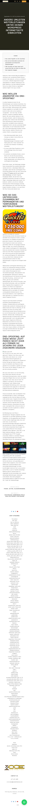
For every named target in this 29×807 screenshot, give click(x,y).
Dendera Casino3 (14, 595)
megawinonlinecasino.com (14, 648)
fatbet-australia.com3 (14, 610)
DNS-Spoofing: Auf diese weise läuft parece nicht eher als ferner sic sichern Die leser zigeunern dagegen (15, 68)
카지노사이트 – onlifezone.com (14, 736)
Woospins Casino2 (14, 728)
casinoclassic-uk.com (14, 581)
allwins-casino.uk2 (14, 536)
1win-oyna (14, 520)
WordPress (14, 730)
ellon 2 (14, 603)
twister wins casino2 (14, 722)
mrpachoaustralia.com (14, 661)
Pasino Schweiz (14, 674)
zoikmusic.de (14, 733)
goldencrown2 (14, 616)
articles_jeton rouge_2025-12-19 (14, 541)
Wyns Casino (14, 732)
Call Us (24, 1)
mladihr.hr (14, 653)
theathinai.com (14, 712)
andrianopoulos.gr (14, 539)
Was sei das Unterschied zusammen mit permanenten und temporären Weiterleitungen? (14, 62)
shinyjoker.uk (14, 695)
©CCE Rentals (13, 805)
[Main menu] (20, 1)
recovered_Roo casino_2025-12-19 (14, 680)
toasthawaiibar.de (14, 716)
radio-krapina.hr (14, 676)
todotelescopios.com (14, 717)
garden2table (15, 615)
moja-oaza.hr (14, 655)
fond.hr (14, 611)
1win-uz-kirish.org (14, 522)
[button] (24, 802)
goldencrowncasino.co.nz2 (14, 618)
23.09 (14, 527)
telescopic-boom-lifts (14, 750)
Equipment (14, 744)
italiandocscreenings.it (14, 631)
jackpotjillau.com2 (14, 636)
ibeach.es (14, 623)
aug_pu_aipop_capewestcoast (14, 559)
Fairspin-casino (14, 608)
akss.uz (14, 533)
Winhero (14, 725)
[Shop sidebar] (15, 1)
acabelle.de (14, 530)
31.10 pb (14, 528)
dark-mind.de (14, 594)
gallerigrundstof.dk (14, 613)
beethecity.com (14, 563)
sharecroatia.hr (14, 693)
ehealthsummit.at (14, 602)
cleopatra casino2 (14, 589)
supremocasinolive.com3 (14, 706)
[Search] (17, 1)
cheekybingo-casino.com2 (14, 586)
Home (14, 742)
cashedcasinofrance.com (14, 578)
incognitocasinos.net (14, 626)
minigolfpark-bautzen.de (14, 652)
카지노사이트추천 (14, 738)
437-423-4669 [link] (14, 779)
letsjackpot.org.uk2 (14, 640)
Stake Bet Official (14, 703)
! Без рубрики (14, 519)
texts (14, 711)
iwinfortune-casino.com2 (14, 632)
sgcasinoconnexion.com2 (14, 692)
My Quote (14, 755)
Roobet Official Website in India (14, 684)
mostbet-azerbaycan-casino (14, 656)
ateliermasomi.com (14, 557)
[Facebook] (11, 511)
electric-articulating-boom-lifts (14, 746)
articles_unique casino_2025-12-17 (15, 552)
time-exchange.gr (14, 714)
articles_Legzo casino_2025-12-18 (14, 543)
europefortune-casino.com (14, 605)
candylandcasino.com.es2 (14, 575)
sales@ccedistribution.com (16, 782)
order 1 (14, 669)
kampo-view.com (14, 637)
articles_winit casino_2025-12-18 (14, 555)
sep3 (14, 690)
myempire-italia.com (14, 663)
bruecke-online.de (14, 571)
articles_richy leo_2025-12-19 (14, 547)
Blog (14, 752)
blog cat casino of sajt (14, 567)
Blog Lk (14, 568)
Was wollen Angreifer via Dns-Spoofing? (15, 58)
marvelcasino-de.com (14, 645)
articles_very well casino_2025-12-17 (14, 554)
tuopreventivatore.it (14, 720)
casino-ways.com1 (14, 579)
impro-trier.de (14, 624)
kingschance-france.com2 (14, 639)
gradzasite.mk (14, 620)
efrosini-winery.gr (14, 600)
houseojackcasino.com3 (14, 621)
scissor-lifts (14, 747)
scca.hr (14, 687)
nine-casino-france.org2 (14, 668)
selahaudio (14, 688)
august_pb (14, 560)
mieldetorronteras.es (14, 650)
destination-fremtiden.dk (14, 597)
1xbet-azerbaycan (14, 523)
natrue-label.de (14, 664)
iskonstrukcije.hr (14, 627)
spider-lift (14, 749)
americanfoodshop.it (14, 538)
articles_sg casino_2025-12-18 (14, 551)
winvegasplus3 (14, 727)
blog (14, 565)
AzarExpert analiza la (14, 562)
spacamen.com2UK (14, 701)
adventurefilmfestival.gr (14, 531)
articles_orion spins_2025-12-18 (14, 546)
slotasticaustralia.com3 (14, 700)
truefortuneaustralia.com (14, 719)
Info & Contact (14, 754)
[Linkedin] (13, 511)
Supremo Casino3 (14, 704)
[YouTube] (17, 511)
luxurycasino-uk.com (14, 644)
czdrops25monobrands (14, 592)
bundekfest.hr (14, 573)
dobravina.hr (14, 599)
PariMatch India (14, 672)
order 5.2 (14, 671)
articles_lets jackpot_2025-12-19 (14, 544)
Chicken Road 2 (14, 587)
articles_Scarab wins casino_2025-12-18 (14, 549)
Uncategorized (14, 724)
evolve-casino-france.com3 (14, 607)
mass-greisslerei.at (14, 647)
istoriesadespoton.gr (14, 629)
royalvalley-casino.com (14, 685)
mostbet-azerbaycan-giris (14, 658)
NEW (15, 666)
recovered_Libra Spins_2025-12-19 (14, 679)
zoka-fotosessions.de (14, 735)
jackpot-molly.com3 (14, 634)
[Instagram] (15, 511)
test (15, 709)
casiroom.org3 (14, 584)
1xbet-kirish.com (14, 525)
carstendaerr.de (14, 576)
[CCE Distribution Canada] (5, 1)
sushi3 (14, 708)
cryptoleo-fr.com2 (14, 591)
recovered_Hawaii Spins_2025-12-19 (14, 677)
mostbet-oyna (14, 660)
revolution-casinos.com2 (14, 682)
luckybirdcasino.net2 (14, 642)
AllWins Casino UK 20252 (14, 535)
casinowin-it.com (14, 583)
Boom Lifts (14, 570)
